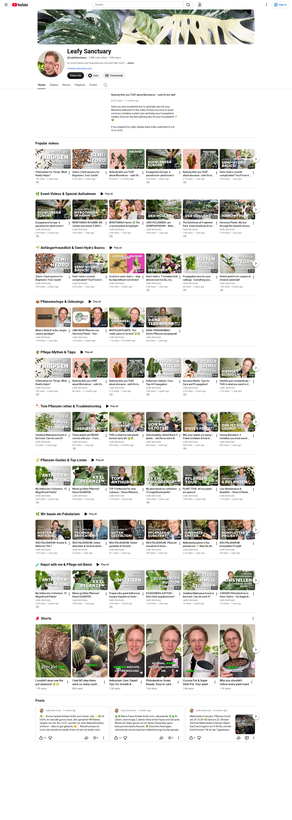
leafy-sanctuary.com (81, 68)
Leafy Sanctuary (43, 229)
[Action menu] (103, 738)
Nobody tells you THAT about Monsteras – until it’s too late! (143, 94)
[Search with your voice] (199, 4)
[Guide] (6, 5)
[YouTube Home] (19, 4)
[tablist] (146, 85)
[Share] (86, 738)
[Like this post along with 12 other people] (116, 738)
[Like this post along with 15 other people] (41, 738)
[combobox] (138, 5)
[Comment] (247, 738)
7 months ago (69, 710)
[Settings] (266, 5)
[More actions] (69, 172)
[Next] (255, 159)
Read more (117, 130)
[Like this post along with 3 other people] (191, 738)
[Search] (188, 4)
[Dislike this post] (50, 738)
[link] (72, 725)
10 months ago (220, 710)
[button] (117, 130)
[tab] (42, 85)
